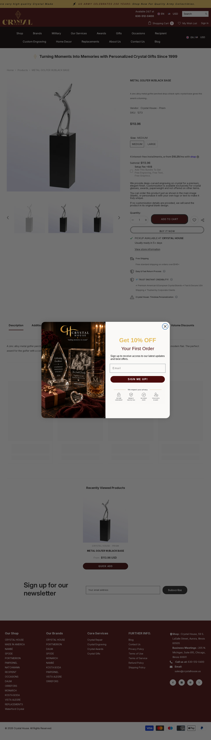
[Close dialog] (165, 326)
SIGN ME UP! (138, 379)
